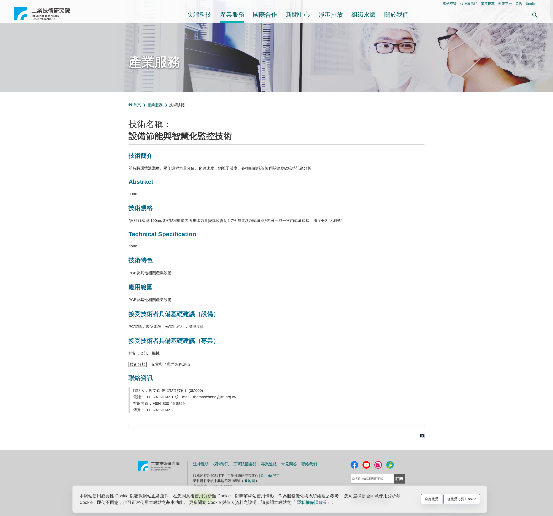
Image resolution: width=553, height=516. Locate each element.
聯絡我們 (309, 464)
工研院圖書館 (245, 464)
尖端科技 (199, 14)
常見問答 (289, 464)
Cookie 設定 (270, 476)
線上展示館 (468, 4)
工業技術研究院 (45, 13)
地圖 (251, 481)
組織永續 (363, 14)
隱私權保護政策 (312, 502)
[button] (535, 14)
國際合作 (265, 14)
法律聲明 (201, 464)
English (531, 3)
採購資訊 (221, 464)
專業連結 (269, 464)
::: (15, 3)
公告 (518, 4)
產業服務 (232, 14)
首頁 (137, 105)
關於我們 (396, 14)
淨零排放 (331, 14)
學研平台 (505, 4)
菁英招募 (488, 4)
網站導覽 (450, 4)
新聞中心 (298, 14)
